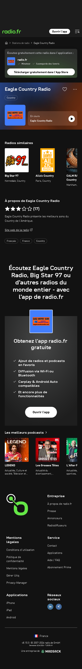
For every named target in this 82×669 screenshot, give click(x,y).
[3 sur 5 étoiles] (18, 209)
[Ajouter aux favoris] (65, 89)
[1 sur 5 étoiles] (7, 209)
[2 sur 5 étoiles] (13, 209)
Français (11, 241)
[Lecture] (71, 119)
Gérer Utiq (12, 575)
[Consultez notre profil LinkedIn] (50, 607)
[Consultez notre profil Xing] (58, 607)
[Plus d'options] (75, 89)
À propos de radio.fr (59, 504)
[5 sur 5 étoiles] (29, 209)
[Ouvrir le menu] (77, 31)
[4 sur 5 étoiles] (24, 209)
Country (11, 98)
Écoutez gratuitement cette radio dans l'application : (40, 53)
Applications (54, 553)
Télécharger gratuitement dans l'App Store (41, 72)
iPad (9, 610)
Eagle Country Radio (41, 121)
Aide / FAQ (53, 560)
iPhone (10, 603)
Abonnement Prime (59, 567)
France (26, 241)
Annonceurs (54, 518)
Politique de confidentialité (15, 559)
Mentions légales (16, 568)
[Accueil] (6, 42)
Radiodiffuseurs (56, 525)
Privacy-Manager (16, 582)
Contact (52, 545)
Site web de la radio (17, 230)
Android (11, 617)
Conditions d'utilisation (20, 550)
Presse (51, 511)
